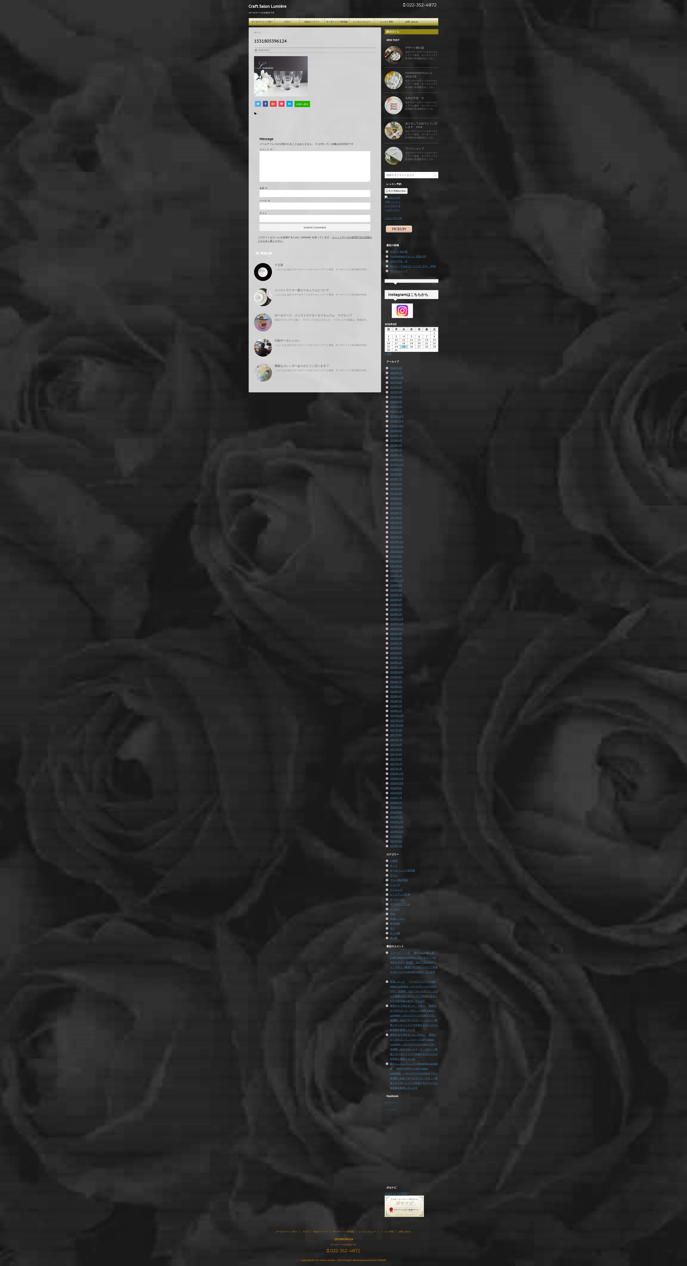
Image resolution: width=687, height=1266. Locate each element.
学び (392, 928)
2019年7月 (396, 643)
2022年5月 (396, 522)
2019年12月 (397, 619)
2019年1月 (396, 662)
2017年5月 (396, 749)
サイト (263, 213)
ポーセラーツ (397, 899)
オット (394, 865)
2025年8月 (396, 382)
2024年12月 (397, 416)
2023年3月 (396, 493)
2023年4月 (396, 488)
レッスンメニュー (361, 21)
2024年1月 (396, 455)
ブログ (287, 21)
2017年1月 (396, 768)
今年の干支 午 (414, 98)
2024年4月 (396, 445)
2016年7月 (396, 797)
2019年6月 (396, 648)
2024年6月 (396, 440)
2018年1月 (396, 710)
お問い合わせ (411, 21)
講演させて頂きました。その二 (407, 1034)
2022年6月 (396, 517)
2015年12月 (397, 822)
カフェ (394, 875)
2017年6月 (396, 744)
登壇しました (397, 981)
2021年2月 (396, 570)
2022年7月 (396, 513)
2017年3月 (396, 759)
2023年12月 (397, 459)
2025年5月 (396, 392)
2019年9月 (396, 633)
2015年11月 (397, 826)
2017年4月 (396, 754)
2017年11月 (397, 720)
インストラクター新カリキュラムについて (302, 290)
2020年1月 (396, 614)
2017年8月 (396, 735)
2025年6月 (396, 387)
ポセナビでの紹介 (396, 1193)
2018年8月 (396, 677)
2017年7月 (396, 739)
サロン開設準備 (399, 880)
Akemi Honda (390, 1102)
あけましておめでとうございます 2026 (421, 125)
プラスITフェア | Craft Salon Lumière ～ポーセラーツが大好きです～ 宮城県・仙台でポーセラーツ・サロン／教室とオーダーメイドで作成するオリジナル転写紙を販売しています (414, 991)
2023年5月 (396, 484)
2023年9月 (396, 469)
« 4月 (388, 354)
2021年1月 (396, 575)
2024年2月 (396, 450)
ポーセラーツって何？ (262, 21)
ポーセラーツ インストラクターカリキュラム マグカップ (313, 315)
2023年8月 (396, 474)
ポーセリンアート (400, 904)
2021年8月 (396, 556)
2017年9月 (396, 730)
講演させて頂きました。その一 (407, 1005)
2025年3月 (396, 401)
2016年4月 (396, 812)
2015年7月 (396, 846)
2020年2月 (396, 609)
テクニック (396, 889)
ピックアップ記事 (400, 894)
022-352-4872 (421, 5)
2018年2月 (396, 706)
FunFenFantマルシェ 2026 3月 (408, 256)
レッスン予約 (386, 21)
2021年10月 (397, 551)
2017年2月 (396, 764)
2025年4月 (396, 397)
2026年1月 (396, 372)
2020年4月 (396, 604)
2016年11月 (397, 778)
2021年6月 (396, 561)
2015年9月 (396, 836)
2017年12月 (397, 715)
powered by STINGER (374, 1260)
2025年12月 (397, 377)
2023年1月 (396, 498)
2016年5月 (396, 807)
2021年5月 (396, 566)
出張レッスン (397, 918)
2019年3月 (396, 653)
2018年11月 (397, 667)
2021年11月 (397, 546)
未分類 (394, 938)
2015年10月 (397, 831)
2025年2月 (396, 406)
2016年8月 (396, 793)
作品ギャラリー (312, 21)
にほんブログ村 (393, 218)
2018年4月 (396, 696)
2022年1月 (396, 537)
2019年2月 (396, 657)
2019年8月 (396, 638)
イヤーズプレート (400, 952)
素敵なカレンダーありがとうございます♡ (302, 366)
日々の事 (395, 933)
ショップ (395, 885)
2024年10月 (397, 426)
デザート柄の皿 (414, 47)
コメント (266, 149)
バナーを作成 (390, 1109)
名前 (263, 188)
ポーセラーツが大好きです (343, 1244)
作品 (392, 913)
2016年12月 (397, 773)
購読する (394, 31)
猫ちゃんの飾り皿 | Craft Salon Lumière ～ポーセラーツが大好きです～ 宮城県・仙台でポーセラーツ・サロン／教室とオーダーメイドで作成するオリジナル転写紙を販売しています (414, 962)
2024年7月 (396, 435)
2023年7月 (396, 479)
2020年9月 (396, 585)
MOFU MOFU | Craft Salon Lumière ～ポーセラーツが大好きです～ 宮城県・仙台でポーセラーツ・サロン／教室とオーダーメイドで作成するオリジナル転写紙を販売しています (414, 1078)
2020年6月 (396, 599)
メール (264, 200)
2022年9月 (396, 503)
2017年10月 (397, 725)
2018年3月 (396, 701)
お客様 (394, 860)
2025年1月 (396, 411)
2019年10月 (397, 628)
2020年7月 (396, 595)
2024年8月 (396, 430)
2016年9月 (396, 788)
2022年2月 (396, 532)
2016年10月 (397, 783)
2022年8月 (396, 508)
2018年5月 (396, 691)
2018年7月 (396, 682)
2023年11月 (397, 464)
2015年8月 (396, 841)
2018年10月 (397, 672)
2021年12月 (397, 541)
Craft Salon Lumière (267, 6)
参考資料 (395, 923)
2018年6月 (396, 686)
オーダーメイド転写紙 (337, 21)
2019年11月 (397, 624)
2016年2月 (396, 817)
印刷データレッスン (287, 340)
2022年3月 (396, 527)
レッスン (395, 909)
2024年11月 (397, 421)
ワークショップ (414, 148)
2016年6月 (396, 802)
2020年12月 (397, 580)
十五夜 (279, 265)
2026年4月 (396, 368)
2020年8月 (396, 590)
